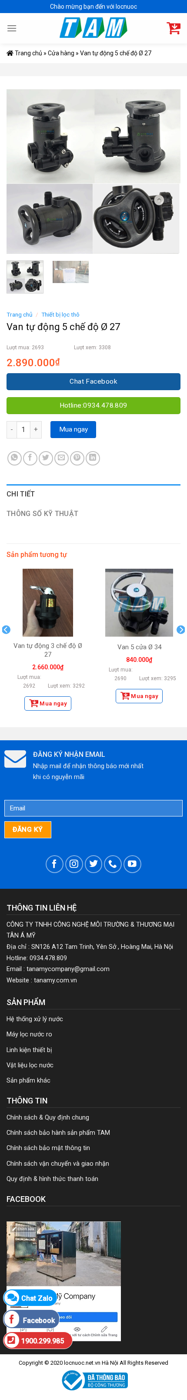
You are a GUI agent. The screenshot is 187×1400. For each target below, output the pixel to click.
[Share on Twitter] (46, 458)
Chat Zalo (37, 1298)
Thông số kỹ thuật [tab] (42, 513)
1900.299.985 (42, 1341)
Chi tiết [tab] (21, 494)
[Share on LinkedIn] (93, 458)
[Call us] (113, 864)
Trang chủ (27, 53)
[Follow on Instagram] (74, 864)
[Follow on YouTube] (132, 864)
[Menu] (12, 28)
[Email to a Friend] (61, 458)
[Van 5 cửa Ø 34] (139, 603)
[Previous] (21, 171)
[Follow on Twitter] (94, 864)
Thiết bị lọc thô (60, 314)
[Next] (166, 171)
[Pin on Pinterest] (77, 458)
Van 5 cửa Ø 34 (139, 647)
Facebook (38, 1320)
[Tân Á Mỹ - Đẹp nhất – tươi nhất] (94, 28)
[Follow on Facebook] (54, 864)
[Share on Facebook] (30, 458)
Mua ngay (73, 429)
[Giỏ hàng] (173, 28)
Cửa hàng (61, 53)
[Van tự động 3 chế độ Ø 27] (48, 603)
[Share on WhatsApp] (14, 458)
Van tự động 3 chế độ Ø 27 (47, 650)
